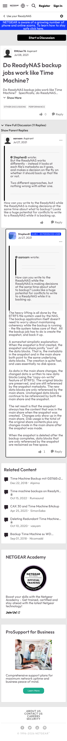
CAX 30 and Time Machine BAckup (34, 506)
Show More (14, 97)
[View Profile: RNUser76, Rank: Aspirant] (7, 53)
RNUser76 (20, 51)
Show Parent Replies (14, 130)
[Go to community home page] (14, 6)
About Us (33, 711)
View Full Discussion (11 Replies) (25, 125)
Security (33, 718)
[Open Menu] (61, 16)
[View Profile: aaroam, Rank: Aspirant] (7, 140)
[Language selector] (24, 5)
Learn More (33, 690)
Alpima (35, 482)
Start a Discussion (42, 38)
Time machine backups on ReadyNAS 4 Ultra (36, 491)
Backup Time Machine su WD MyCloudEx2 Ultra (30, 534)
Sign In (57, 6)
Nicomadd (36, 538)
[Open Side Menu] (5, 6)
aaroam (18, 138)
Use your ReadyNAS (19, 16)
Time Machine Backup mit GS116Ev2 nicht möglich (35, 478)
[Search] (33, 6)
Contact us (33, 713)
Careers (33, 716)
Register (44, 6)
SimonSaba (37, 510)
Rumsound (37, 498)
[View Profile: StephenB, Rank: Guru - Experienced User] (12, 235)
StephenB (20, 157)
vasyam (36, 525)
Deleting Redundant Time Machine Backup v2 (34, 519)
